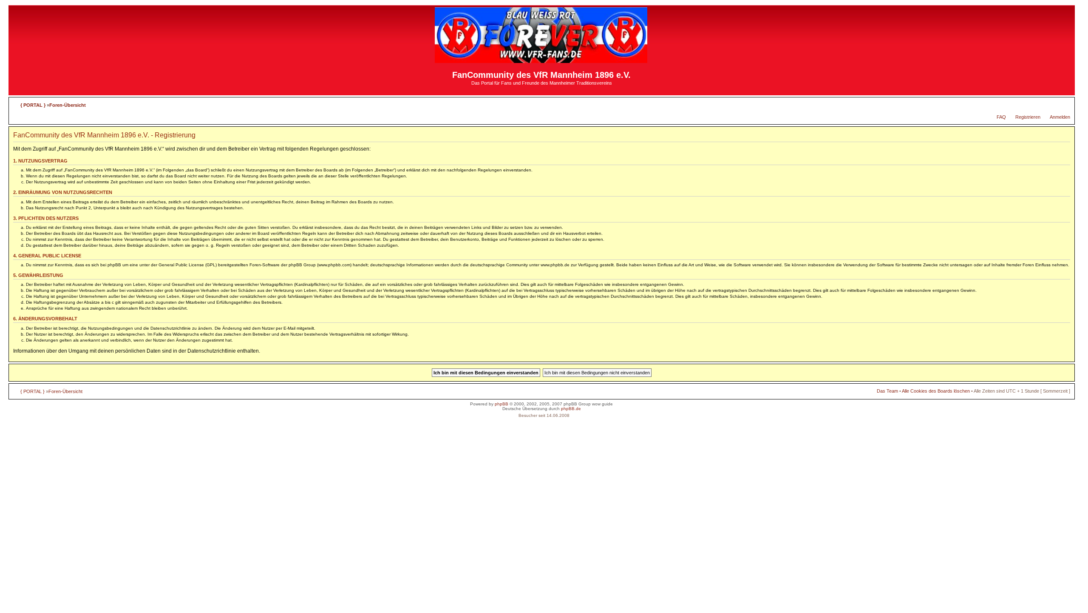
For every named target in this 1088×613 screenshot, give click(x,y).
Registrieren (1027, 117)
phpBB (501, 404)
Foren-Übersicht (67, 105)
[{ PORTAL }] (542, 59)
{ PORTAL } (32, 105)
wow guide (602, 404)
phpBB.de (571, 408)
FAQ (1001, 117)
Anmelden (1060, 117)
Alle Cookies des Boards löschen (936, 390)
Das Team (887, 390)
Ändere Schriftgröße (1064, 103)
